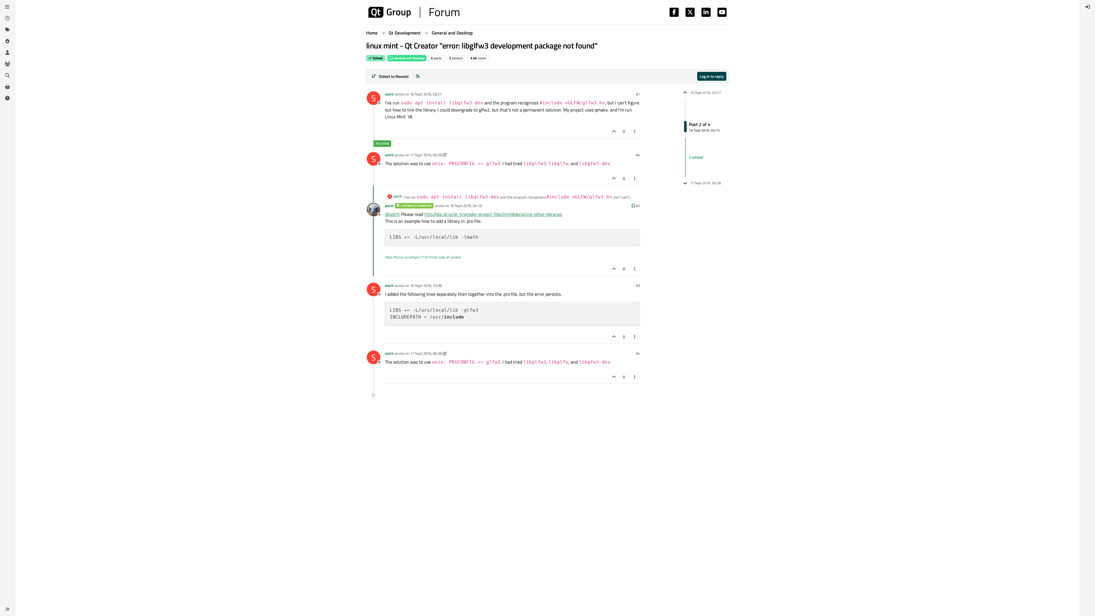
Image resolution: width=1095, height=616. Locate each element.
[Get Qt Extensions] (7, 86)
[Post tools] (635, 131)
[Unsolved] (7, 98)
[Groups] (7, 63)
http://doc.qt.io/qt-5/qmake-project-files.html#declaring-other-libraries (493, 214)
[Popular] (7, 41)
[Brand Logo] (413, 12)
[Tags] (7, 29)
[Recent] (7, 18)
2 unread (696, 157)
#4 (638, 155)
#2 (638, 205)
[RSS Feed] (417, 76)
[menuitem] (1087, 6)
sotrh (389, 94)
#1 (638, 94)
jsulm (389, 205)
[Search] (7, 75)
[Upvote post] (614, 131)
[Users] (7, 52)
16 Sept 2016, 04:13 (466, 205)
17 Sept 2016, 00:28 (426, 155)
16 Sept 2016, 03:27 (426, 94)
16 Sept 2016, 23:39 (426, 285)
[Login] (1087, 6)
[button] (7, 609)
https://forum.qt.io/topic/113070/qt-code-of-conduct (423, 257)
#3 (638, 285)
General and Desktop (409, 58)
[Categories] (7, 6)
